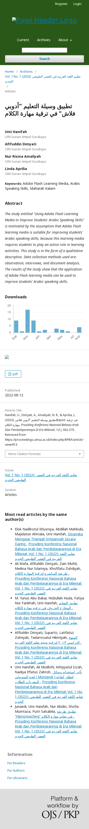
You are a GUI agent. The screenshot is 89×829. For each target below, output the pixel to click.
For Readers (16, 763)
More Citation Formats (24, 454)
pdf (15, 374)
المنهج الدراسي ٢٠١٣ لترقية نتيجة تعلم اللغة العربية (48, 640)
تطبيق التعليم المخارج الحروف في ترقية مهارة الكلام (46, 605)
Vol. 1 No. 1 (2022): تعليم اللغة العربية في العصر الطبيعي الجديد (43, 79)
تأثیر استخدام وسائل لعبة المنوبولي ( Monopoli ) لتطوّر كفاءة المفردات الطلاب (48, 677)
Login (77, 3)
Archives (43, 39)
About (63, 39)
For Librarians (17, 778)
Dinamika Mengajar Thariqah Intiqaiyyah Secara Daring (49, 539)
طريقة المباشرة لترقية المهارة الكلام (41, 573)
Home (9, 71)
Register (61, 3)
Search (44, 59)
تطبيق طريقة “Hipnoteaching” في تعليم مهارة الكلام (45, 714)
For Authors (16, 770)
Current (23, 39)
